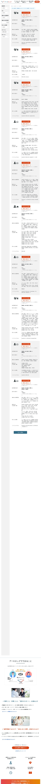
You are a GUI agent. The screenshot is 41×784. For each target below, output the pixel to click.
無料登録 (37, 1)
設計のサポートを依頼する (24, 2)
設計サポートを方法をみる (9, 711)
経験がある (5, 15)
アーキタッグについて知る (17, 2)
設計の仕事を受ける (31, 2)
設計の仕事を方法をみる (8, 739)
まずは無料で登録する (20, 747)
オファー (26, 12)
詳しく (26, 51)
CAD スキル (4, 29)
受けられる (4, 25)
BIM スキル (4, 34)
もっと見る (20, 432)
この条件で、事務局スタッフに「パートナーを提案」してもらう (23, 8)
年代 (2, 10)
